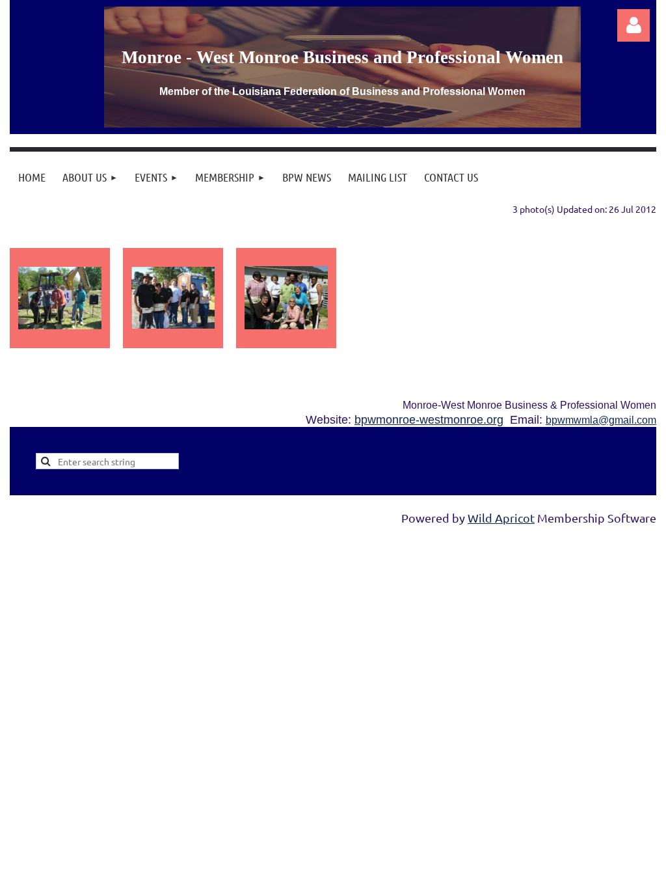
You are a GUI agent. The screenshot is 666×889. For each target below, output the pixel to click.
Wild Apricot (501, 518)
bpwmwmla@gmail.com (601, 420)
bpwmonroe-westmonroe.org (428, 419)
